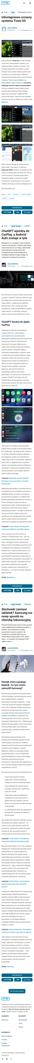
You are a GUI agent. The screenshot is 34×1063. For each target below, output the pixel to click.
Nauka (21, 1027)
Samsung (10, 966)
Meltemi (4, 102)
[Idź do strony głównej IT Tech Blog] (17, 1000)
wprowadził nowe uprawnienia (12, 336)
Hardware (5, 1020)
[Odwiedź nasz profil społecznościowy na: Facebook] (3, 1059)
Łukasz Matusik (12, 28)
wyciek (12, 198)
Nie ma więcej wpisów (17, 991)
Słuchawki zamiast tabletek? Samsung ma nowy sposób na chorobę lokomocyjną (15, 481)
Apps (13, 12)
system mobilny (26, 194)
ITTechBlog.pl (10, 1053)
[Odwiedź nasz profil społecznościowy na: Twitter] (7, 1059)
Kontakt (4, 1040)
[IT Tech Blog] (5, 3)
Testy (20, 1023)
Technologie (23, 1020)
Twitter (6, 212)
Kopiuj (28, 212)
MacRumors (11, 577)
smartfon (16, 194)
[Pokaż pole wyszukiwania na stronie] (24, 3)
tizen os (4, 198)
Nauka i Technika (16, 226)
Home (6, 12)
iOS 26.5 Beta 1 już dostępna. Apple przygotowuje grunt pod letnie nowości (16, 884)
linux (9, 194)
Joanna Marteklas (12, 264)
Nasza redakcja (7, 1036)
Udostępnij (16, 208)
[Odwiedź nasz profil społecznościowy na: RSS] (11, 1059)
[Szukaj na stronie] (30, 3)
